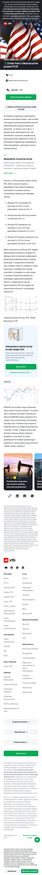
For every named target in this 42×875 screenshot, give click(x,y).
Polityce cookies (15, 866)
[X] (32, 496)
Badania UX (27, 613)
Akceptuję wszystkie (29, 871)
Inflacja (10, 203)
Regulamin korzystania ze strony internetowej (28, 666)
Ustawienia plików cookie (30, 836)
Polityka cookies (29, 683)
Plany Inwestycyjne (9, 640)
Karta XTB (8, 666)
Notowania (27, 633)
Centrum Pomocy (11, 704)
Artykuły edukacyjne (8, 678)
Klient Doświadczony (10, 626)
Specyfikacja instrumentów (9, 612)
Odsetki (7, 646)
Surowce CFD (9, 587)
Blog (24, 609)
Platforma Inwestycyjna (27, 589)
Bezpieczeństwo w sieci (11, 709)
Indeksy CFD (9, 597)
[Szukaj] (31, 23)
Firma (24, 578)
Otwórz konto (21, 367)
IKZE (6, 655)
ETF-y (6, 583)
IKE (5, 651)
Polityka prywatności (27, 676)
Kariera (25, 604)
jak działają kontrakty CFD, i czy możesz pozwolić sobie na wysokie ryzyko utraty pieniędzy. (21, 17)
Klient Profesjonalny (9, 619)
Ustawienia (12, 871)
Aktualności (27, 687)
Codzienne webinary (8, 690)
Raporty (25, 629)
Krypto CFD (8, 592)
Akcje (6, 578)
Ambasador (27, 583)
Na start (25, 624)
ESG (24, 638)
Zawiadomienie (28, 658)
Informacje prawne (30, 648)
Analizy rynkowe (10, 684)
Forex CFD (8, 601)
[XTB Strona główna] (7, 23)
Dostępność (27, 653)
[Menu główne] (37, 23)
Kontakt (25, 595)
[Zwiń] (21, 20)
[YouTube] (6, 567)
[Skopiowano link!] (10, 496)
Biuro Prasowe (28, 599)
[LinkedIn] (17, 496)
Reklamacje (27, 692)
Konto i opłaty (9, 606)
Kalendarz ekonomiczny (9, 697)
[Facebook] (25, 496)
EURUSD (7, 381)
